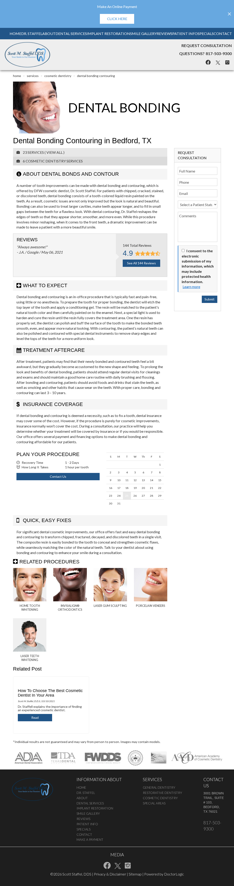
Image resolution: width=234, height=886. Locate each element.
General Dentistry (159, 787)
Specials (206, 33)
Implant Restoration (108, 33)
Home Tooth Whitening (30, 607)
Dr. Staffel (31, 33)
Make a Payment (90, 839)
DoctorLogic (174, 874)
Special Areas (154, 803)
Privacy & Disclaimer (110, 874)
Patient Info (185, 33)
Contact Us (58, 476)
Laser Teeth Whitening (30, 658)
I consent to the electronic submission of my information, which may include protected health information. (198, 266)
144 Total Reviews (137, 245)
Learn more (191, 286)
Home (15, 33)
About (49, 33)
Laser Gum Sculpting (110, 605)
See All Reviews (141, 263)
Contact (223, 33)
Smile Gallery (143, 33)
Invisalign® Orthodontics (70, 607)
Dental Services (71, 33)
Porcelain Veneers (150, 605)
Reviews (164, 33)
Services (33, 76)
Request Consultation (206, 45)
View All (54, 152)
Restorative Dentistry (162, 793)
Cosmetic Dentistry (57, 76)
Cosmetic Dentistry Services (54, 161)
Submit (210, 299)
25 (126, 495)
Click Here (117, 18)
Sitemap (135, 874)
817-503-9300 (219, 53)
